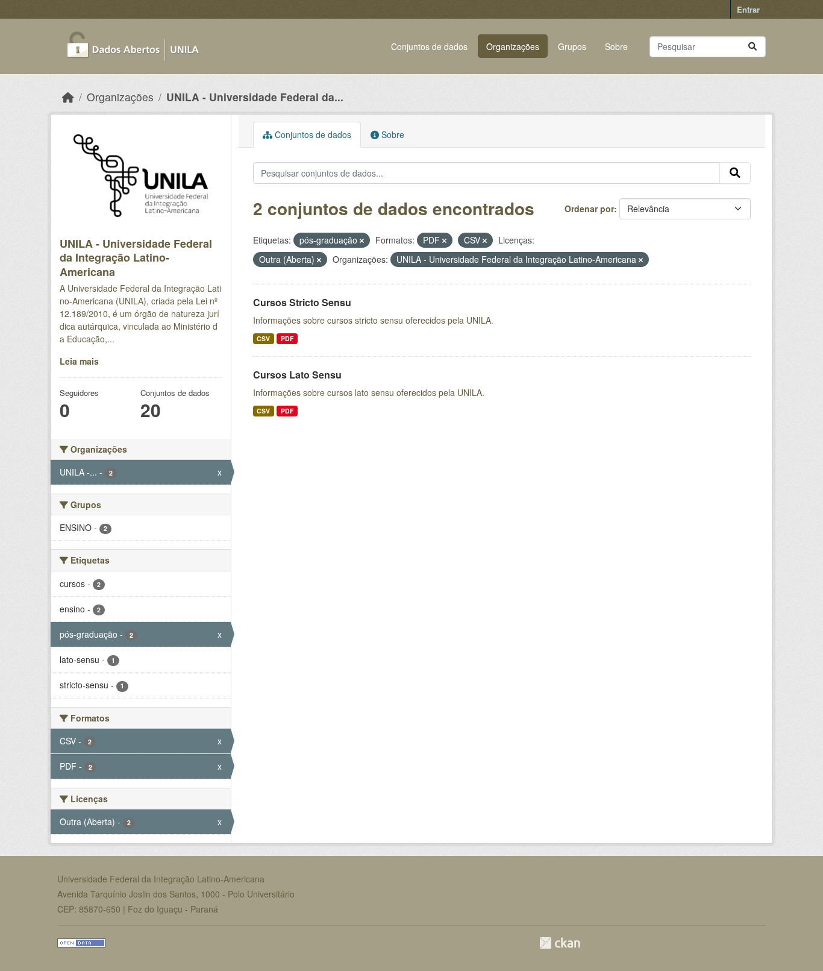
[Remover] (362, 240)
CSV (263, 338)
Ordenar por (589, 209)
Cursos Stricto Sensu (302, 302)
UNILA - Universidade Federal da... (254, 96)
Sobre (616, 46)
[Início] (68, 96)
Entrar (748, 9)
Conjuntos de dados (429, 46)
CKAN (559, 943)
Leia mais (79, 361)
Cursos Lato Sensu (297, 375)
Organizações (512, 46)
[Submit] (752, 46)
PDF (287, 338)
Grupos (572, 46)
